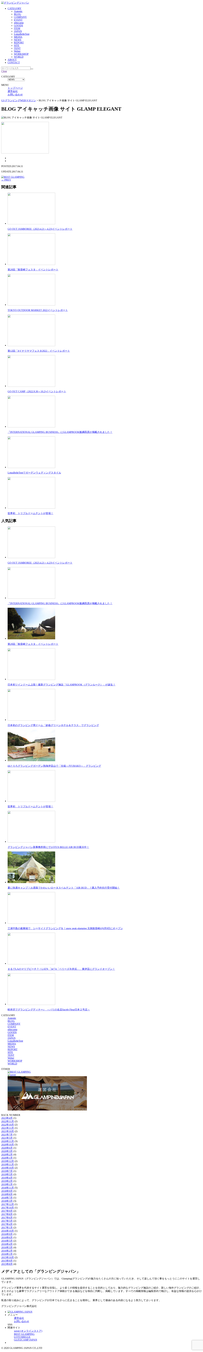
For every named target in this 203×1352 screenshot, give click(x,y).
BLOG (17, 14)
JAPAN (18, 31)
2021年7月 (7, 1134)
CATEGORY (14, 8)
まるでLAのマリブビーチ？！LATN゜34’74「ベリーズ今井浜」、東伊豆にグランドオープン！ (61, 969)
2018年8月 (7, 1194)
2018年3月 (7, 1201)
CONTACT (14, 62)
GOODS (18, 25)
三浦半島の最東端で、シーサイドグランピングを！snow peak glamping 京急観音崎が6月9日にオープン (65, 928)
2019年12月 (7, 1161)
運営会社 (13, 91)
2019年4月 (7, 1177)
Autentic (18, 11)
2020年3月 (7, 1151)
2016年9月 (7, 1234)
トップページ (15, 88)
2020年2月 (7, 1154)
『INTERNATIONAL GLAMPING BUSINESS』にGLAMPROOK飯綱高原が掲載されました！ (60, 432)
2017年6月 (7, 1217)
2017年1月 (7, 1227)
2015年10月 (7, 1257)
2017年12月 (7, 1204)
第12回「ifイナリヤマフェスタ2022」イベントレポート (39, 350)
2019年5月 (7, 1174)
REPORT (19, 42)
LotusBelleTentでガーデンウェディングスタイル (34, 472)
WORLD (18, 56)
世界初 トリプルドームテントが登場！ (30, 513)
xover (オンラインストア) (28, 1331)
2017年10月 (7, 1207)
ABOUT (12, 59)
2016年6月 (7, 1237)
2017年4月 (7, 1224)
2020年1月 (7, 1157)
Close (4, 71)
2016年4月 (7, 1244)
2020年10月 (7, 1144)
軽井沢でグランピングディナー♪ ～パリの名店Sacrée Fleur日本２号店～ (49, 1009)
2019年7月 (7, 1171)
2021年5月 (7, 1138)
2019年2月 (7, 1181)
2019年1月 (7, 1184)
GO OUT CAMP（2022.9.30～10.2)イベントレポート (37, 391)
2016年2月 (7, 1250)
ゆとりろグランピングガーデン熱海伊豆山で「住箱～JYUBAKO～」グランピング (54, 766)
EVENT (18, 19)
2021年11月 (7, 1128)
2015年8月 (7, 1264)
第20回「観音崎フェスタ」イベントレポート (33, 269)
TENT (17, 48)
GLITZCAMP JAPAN (25, 1339)
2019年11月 (7, 1164)
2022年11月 (7, 1121)
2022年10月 (7, 1124)
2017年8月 (7, 1214)
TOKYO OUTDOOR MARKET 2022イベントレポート (38, 310)
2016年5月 (7, 1240)
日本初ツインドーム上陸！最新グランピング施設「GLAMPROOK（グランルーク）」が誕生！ (61, 684)
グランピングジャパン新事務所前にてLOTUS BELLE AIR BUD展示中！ (48, 847)
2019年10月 (7, 1167)
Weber (17, 51)
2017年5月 (7, 1221)
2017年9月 (7, 1211)
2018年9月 (7, 1191)
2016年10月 (7, 1231)
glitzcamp (19, 22)
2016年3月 (7, 1247)
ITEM (17, 28)
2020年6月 (7, 1148)
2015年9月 (7, 1260)
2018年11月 (7, 1187)
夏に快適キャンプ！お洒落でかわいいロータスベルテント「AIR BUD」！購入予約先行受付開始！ (64, 887)
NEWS (17, 39)
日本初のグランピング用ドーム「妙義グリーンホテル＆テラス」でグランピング (53, 725)
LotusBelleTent (21, 34)
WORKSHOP (21, 54)
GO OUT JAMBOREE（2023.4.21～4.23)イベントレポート (40, 229)
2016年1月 (7, 1254)
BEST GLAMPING (24, 1334)
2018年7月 (7, 1197)
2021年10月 (7, 1131)
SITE (16, 45)
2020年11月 (7, 1141)
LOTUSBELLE (22, 1337)
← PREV (6, 179)
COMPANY (20, 17)
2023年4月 (7, 1118)
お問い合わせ (15, 94)
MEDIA (18, 37)
